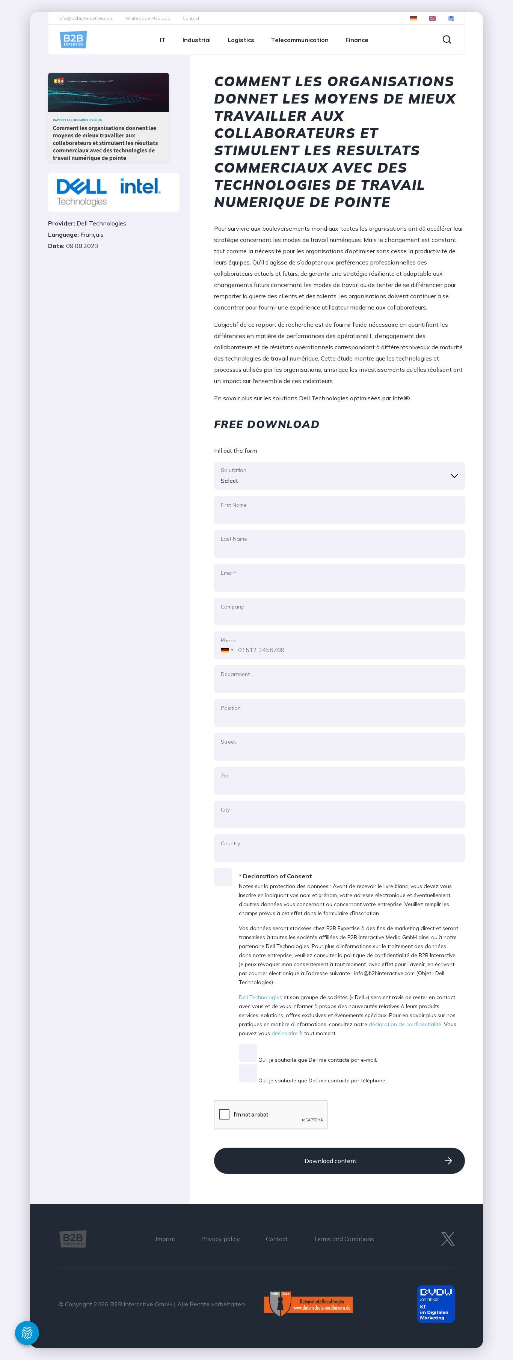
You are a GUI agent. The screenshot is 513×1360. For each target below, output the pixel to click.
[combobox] (225, 645)
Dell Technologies (260, 997)
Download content (330, 1161)
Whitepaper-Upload (147, 18)
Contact (191, 18)
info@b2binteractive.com (86, 18)
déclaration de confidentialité (405, 1024)
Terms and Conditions (344, 1239)
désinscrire (285, 1033)
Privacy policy (220, 1239)
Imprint (165, 1239)
